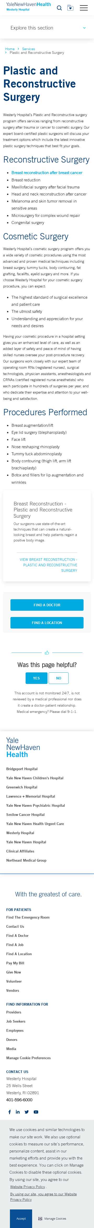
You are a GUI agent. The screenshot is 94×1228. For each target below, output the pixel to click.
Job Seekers (15, 1021)
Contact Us (15, 926)
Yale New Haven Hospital (26, 842)
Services (28, 49)
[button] (52, 1219)
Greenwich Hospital (21, 787)
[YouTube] (36, 1112)
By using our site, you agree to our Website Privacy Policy (43, 1197)
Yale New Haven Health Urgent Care (35, 823)
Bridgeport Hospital (22, 768)
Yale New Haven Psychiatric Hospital (35, 805)
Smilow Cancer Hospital (25, 814)
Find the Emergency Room (28, 917)
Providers (13, 1012)
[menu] (84, 8)
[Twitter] (27, 1112)
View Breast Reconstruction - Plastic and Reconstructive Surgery (48, 565)
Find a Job (15, 944)
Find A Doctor (47, 605)
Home (10, 49)
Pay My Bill (15, 963)
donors (11, 1039)
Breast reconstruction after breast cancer (46, 172)
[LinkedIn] (18, 1112)
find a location (19, 954)
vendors (12, 990)
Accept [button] (21, 1219)
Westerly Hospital (20, 833)
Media (11, 1048)
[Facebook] (9, 1112)
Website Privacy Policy (27, 1186)
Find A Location (47, 622)
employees (15, 1030)
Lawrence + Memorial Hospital (30, 796)
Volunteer (14, 981)
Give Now (13, 972)
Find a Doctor (17, 935)
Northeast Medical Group (26, 860)
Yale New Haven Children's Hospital (34, 778)
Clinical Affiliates (20, 851)
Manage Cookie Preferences (28, 1058)
